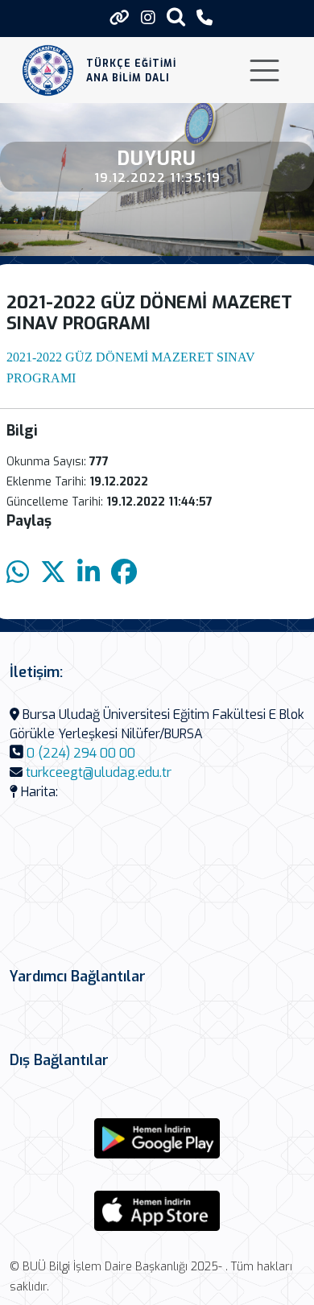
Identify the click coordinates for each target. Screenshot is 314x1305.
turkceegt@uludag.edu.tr (98, 772)
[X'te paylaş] (53, 573)
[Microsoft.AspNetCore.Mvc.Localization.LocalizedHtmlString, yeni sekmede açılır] (157, 1138)
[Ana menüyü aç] (264, 70)
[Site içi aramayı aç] (176, 16)
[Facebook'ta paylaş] (124, 573)
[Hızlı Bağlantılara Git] (119, 18)
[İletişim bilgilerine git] (204, 18)
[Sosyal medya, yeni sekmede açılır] (148, 18)
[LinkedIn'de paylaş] (88, 573)
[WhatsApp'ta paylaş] (17, 573)
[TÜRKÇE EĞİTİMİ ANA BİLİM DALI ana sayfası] (48, 70)
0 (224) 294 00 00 (81, 753)
